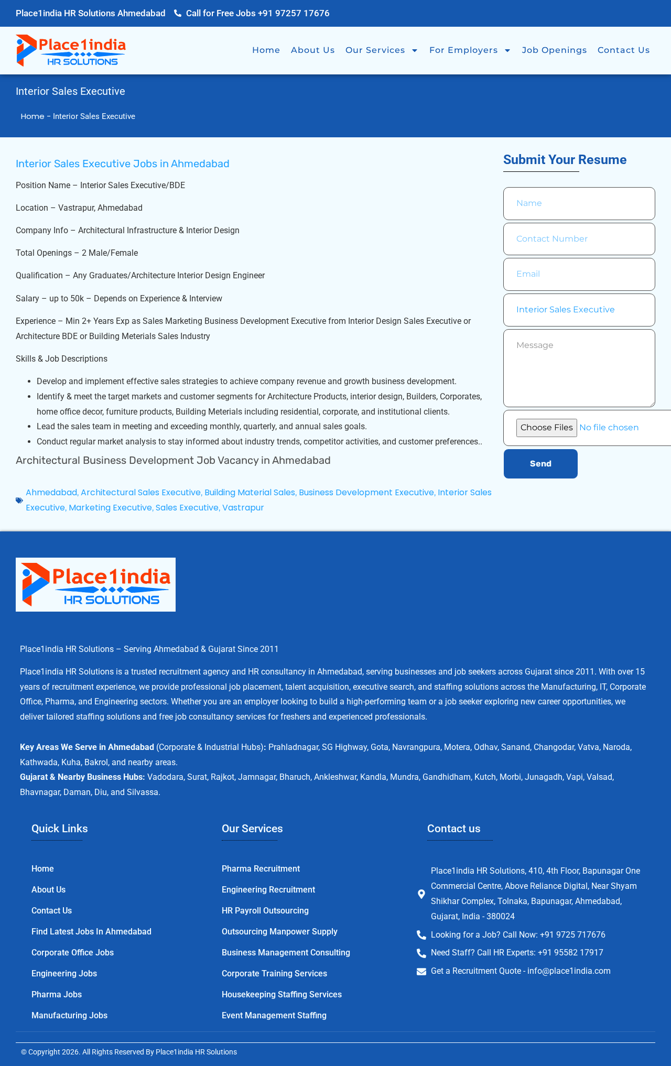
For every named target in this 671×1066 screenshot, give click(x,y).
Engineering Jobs (64, 973)
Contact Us (624, 50)
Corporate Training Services (274, 973)
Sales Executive (187, 508)
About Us (313, 50)
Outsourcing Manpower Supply (280, 932)
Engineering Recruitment (268, 890)
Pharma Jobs (56, 994)
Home (266, 50)
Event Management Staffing (274, 1015)
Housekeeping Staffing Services (282, 994)
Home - (37, 116)
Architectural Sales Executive (141, 492)
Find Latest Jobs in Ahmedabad (91, 932)
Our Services (375, 50)
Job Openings (554, 50)
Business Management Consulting (286, 953)
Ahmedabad (51, 492)
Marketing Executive (110, 508)
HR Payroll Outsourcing (265, 911)
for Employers (463, 50)
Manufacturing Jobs (69, 1015)
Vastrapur (243, 508)
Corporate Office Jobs (72, 953)
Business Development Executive (366, 492)
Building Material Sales (249, 492)
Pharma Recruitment (261, 869)
